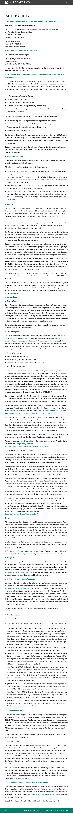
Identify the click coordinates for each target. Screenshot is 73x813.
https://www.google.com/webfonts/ (17, 588)
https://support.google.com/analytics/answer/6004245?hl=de (26, 446)
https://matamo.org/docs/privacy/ (23, 553)
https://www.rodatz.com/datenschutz (40, 794)
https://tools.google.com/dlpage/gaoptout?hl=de (34, 413)
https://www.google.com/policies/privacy (19, 572)
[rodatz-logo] (19, 2)
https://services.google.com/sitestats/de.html (21, 514)
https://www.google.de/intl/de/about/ (24, 341)
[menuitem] (27, 810)
